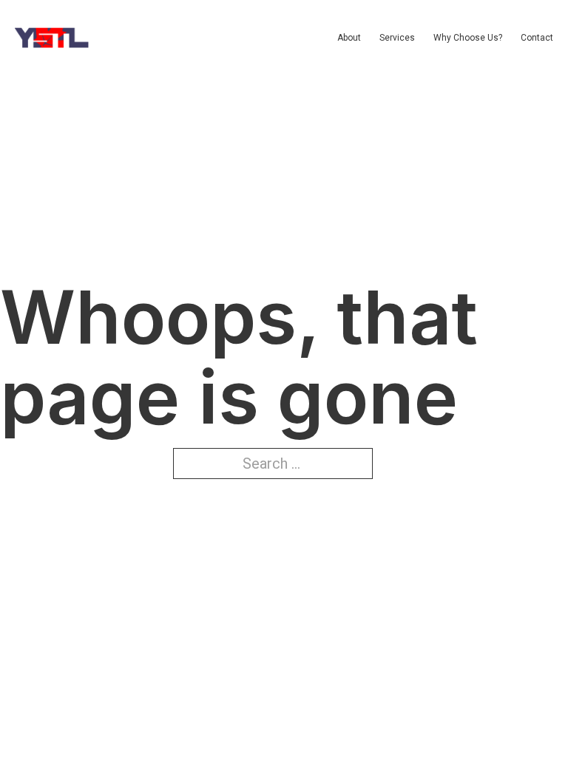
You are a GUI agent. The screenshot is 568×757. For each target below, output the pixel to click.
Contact (537, 38)
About (349, 38)
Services (397, 38)
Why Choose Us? (467, 38)
